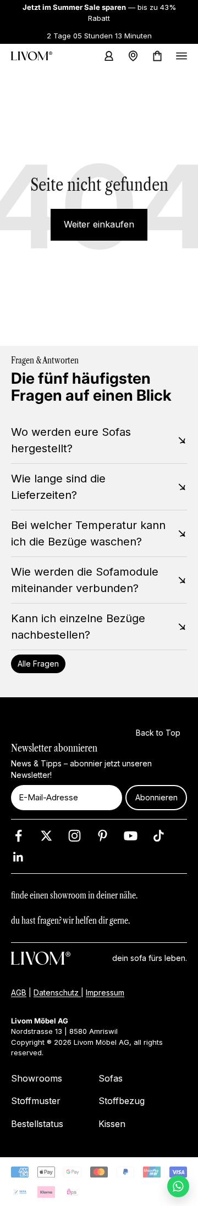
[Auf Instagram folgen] (74, 835)
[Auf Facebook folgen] (18, 835)
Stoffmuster (36, 1100)
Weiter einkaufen (99, 224)
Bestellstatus (37, 1123)
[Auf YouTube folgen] (130, 835)
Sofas (110, 1078)
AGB (18, 992)
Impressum (105, 992)
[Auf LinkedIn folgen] (18, 857)
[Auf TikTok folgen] (158, 835)
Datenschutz (57, 992)
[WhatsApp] (178, 1186)
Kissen (111, 1123)
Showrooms (36, 1078)
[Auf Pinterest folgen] (102, 835)
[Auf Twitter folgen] (46, 835)
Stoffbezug (121, 1100)
